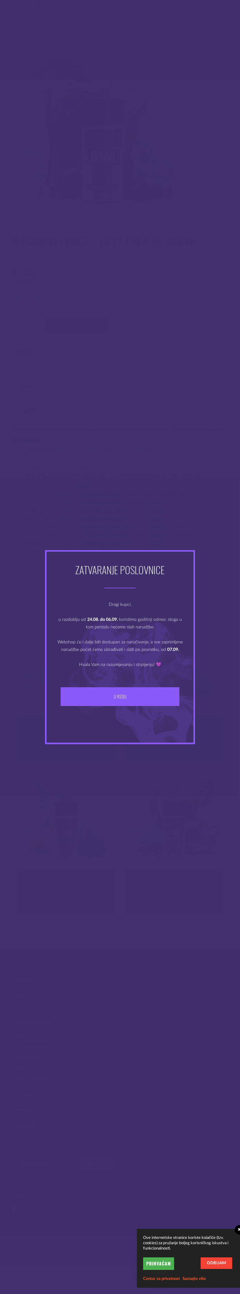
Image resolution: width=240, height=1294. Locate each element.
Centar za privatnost (161, 1279)
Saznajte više (194, 1279)
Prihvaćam (158, 1263)
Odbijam (216, 1263)
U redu (120, 696)
